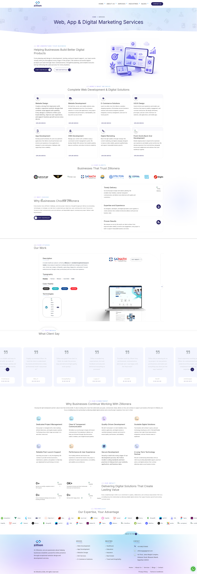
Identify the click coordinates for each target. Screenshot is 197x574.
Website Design (41, 103)
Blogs (143, 4)
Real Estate (110, 556)
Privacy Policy (143, 572)
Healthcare (110, 546)
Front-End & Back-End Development (143, 137)
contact (160, 567)
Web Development (83, 546)
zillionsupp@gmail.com (145, 551)
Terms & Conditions (156, 572)
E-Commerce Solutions (84, 559)
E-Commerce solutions (110, 103)
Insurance (110, 553)
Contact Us (157, 4)
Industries (133, 4)
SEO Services (81, 556)
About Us (111, 4)
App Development (42, 136)
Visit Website (135, 259)
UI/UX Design (139, 103)
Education (110, 549)
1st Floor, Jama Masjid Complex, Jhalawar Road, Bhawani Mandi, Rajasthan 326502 (148, 557)
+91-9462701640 (142, 547)
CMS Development (76, 136)
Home (101, 4)
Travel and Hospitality (114, 559)
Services (121, 4)
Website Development (77, 103)
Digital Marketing (108, 136)
